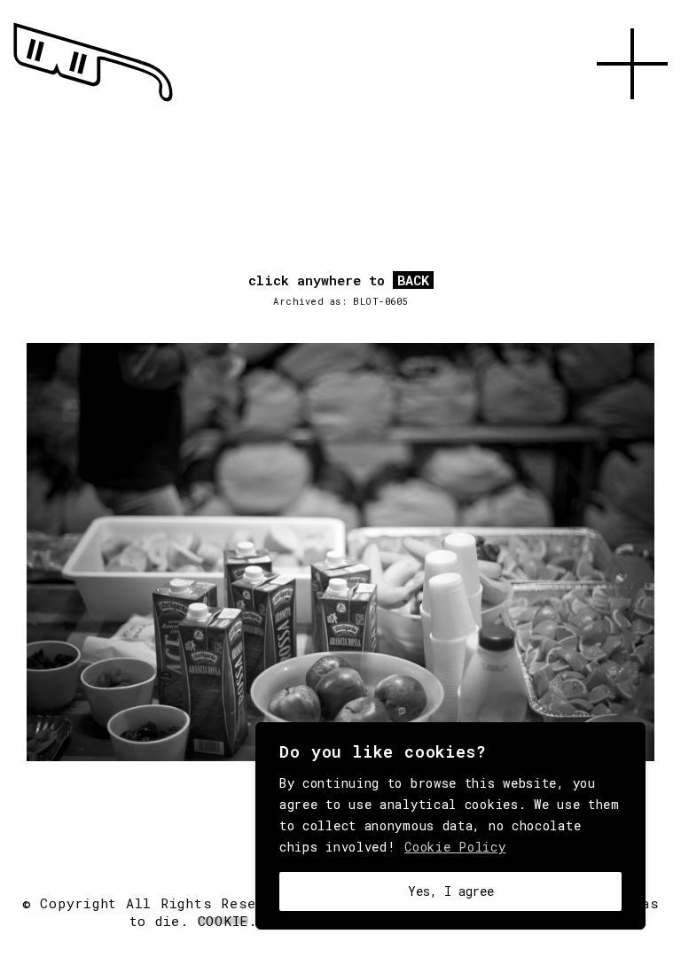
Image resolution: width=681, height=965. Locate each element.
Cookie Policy (454, 846)
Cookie (223, 921)
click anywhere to (338, 281)
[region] (450, 826)
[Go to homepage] (93, 102)
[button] (632, 120)
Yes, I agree (451, 891)
